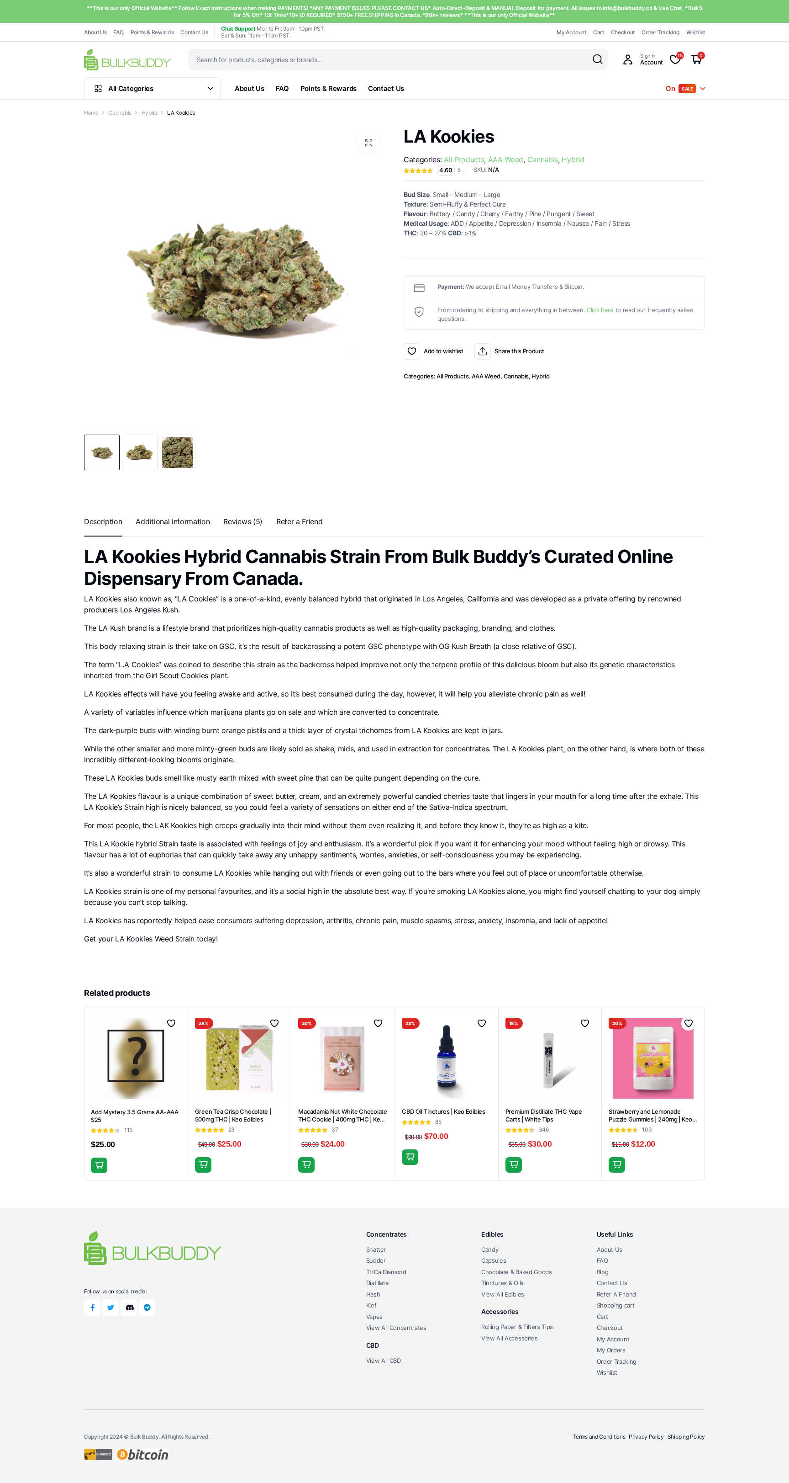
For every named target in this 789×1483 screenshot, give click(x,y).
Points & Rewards (152, 32)
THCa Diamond (386, 1272)
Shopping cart (616, 1305)
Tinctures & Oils (502, 1282)
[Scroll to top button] (768, 1462)
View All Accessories (509, 1338)
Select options (410, 1157)
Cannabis (119, 112)
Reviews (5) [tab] (242, 521)
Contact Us (194, 32)
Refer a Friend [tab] (299, 521)
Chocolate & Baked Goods (516, 1272)
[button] (368, 143)
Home (91, 112)
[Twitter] (110, 1307)
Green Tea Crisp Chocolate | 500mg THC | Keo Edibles (233, 1115)
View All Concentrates (396, 1327)
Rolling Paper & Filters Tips (517, 1326)
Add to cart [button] (99, 1165)
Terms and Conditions (599, 1436)
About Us (95, 32)
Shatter (376, 1249)
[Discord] (129, 1307)
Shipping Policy (686, 1436)
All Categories (130, 88)
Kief (371, 1305)
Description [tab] (103, 521)
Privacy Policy (646, 1436)
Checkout (623, 32)
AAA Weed (505, 159)
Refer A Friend (616, 1294)
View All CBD (383, 1360)
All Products (464, 159)
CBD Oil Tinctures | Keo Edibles (443, 1111)
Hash (373, 1294)
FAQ (118, 32)
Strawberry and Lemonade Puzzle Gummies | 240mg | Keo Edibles (650, 1119)
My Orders (611, 1350)
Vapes (374, 1316)
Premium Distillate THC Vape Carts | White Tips (543, 1115)
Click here (600, 310)
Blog (603, 1272)
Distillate (377, 1282)
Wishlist (695, 32)
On (679, 88)
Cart (598, 32)
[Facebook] (92, 1307)
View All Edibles (502, 1294)
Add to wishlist (412, 351)
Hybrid (150, 112)
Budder (376, 1260)
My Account (571, 32)
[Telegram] (147, 1307)
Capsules (493, 1260)
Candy (489, 1249)
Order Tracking (660, 32)
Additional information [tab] (173, 521)
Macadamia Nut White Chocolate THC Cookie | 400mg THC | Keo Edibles (342, 1119)
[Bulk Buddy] (127, 59)
